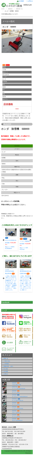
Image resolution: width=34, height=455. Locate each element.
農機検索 (10, 8)
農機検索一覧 (19, 8)
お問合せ (30, 1)
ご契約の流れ (7, 361)
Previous (3, 46)
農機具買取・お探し (9, 366)
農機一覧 (6, 358)
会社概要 (21, 1)
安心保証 (6, 368)
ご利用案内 (6, 363)
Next (30, 46)
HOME (3, 8)
